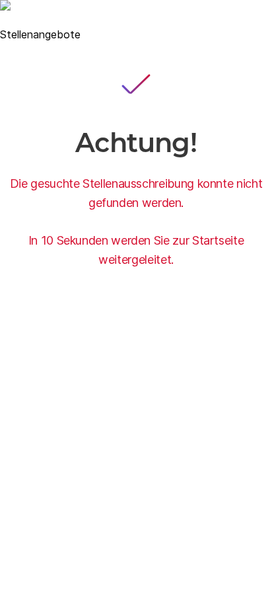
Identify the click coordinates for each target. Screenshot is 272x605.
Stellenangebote (40, 34)
